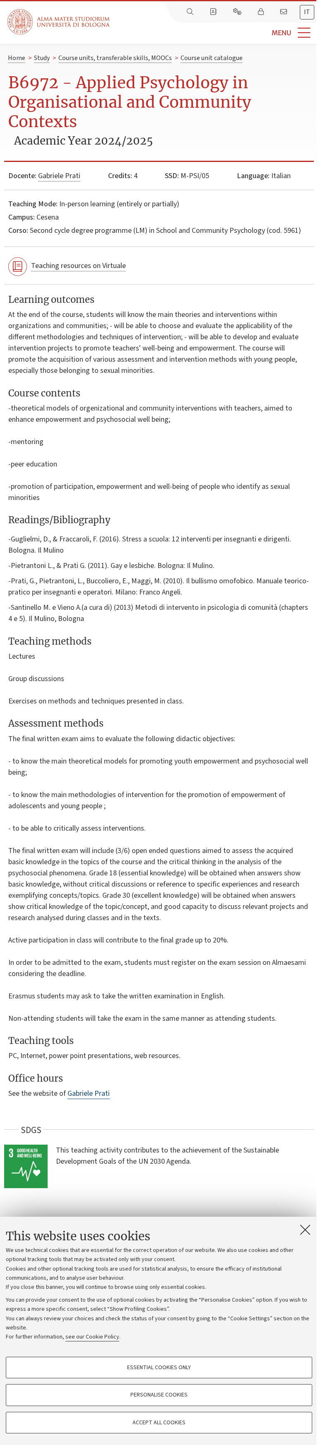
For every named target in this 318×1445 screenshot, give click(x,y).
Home (16, 58)
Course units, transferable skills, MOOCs (115, 58)
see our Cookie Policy (92, 1337)
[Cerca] (190, 12)
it (307, 12)
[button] (214, 33)
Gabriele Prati (59, 176)
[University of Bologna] (59, 21)
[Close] (305, 1229)
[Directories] (214, 12)
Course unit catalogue (212, 58)
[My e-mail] (284, 12)
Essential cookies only (159, 1367)
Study (42, 58)
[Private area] (262, 12)
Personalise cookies (159, 1395)
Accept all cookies (159, 1422)
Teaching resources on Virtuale (78, 266)
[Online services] (238, 12)
